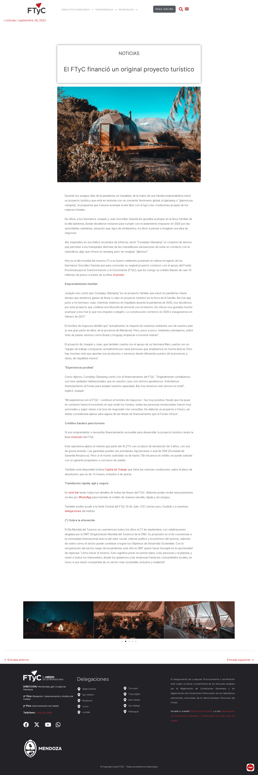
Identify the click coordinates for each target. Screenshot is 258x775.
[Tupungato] (145, 694)
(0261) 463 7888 (44, 712)
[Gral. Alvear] (145, 700)
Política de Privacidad (201, 711)
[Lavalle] (98, 712)
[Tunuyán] (145, 688)
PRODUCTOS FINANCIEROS (76, 9)
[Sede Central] (98, 689)
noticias (10, 20)
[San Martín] (98, 694)
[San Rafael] (145, 705)
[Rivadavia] (98, 700)
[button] (181, 9)
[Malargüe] (145, 711)
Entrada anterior (16, 660)
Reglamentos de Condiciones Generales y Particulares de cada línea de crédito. (203, 716)
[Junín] (98, 706)
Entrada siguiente (240, 660)
